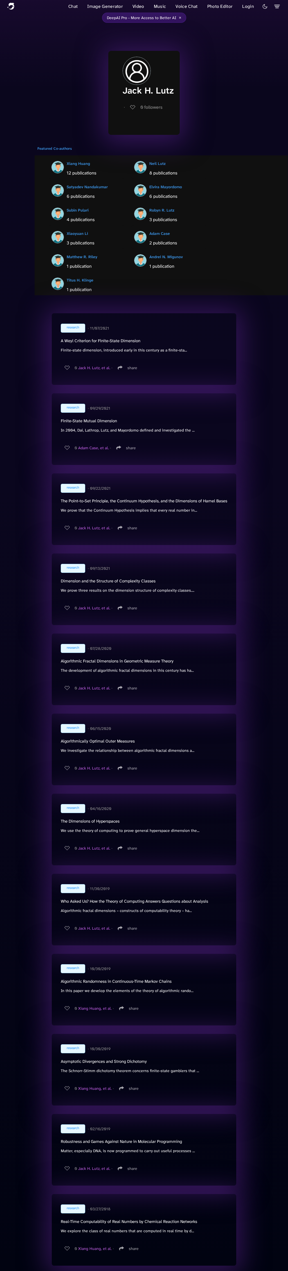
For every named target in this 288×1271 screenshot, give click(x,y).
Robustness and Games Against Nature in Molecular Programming (121, 1141)
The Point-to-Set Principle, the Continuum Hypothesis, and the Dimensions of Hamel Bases (144, 501)
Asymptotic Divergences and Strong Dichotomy (104, 1061)
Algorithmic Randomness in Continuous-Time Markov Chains (116, 981)
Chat (73, 6)
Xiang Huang (78, 163)
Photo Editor (220, 6)
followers (151, 107)
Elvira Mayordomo (165, 186)
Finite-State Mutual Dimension (89, 421)
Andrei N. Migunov (166, 256)
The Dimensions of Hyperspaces (90, 821)
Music (160, 6)
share (132, 367)
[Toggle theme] (264, 6)
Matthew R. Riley (82, 256)
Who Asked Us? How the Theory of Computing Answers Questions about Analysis (134, 901)
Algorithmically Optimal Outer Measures (98, 741)
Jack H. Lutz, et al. (94, 367)
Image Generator (105, 6)
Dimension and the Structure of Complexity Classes (108, 581)
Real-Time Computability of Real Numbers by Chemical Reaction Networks (129, 1221)
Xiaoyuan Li (77, 233)
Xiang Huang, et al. (95, 1008)
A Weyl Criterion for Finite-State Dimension (100, 341)
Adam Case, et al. (93, 447)
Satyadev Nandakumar (87, 186)
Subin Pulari (78, 210)
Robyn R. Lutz (161, 210)
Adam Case (159, 233)
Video (138, 6)
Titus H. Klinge (80, 280)
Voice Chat (186, 6)
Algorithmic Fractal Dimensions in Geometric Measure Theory (117, 661)
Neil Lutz (157, 163)
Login (248, 6)
